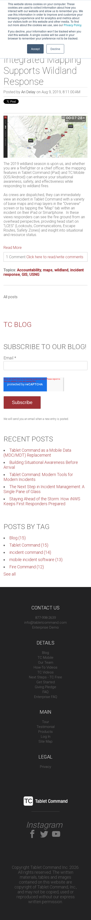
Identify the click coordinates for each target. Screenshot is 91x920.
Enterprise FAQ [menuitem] (45, 697)
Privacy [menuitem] (45, 767)
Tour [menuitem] (45, 722)
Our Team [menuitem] (45, 662)
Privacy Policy (72, 25)
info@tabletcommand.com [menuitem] (45, 622)
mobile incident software (36, 559)
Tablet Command (28, 545)
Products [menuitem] (45, 732)
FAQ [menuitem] (45, 692)
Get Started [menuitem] (45, 682)
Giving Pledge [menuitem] (45, 687)
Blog (17, 537)
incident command (30, 552)
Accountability (29, 270)
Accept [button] (35, 49)
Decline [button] (55, 49)
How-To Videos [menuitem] (45, 667)
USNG (34, 274)
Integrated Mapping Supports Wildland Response (42, 70)
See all (10, 574)
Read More (13, 247)
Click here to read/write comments (54, 257)
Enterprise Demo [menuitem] (45, 627)
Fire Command (26, 566)
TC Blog (18, 324)
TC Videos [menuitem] (45, 672)
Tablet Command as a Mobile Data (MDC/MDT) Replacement (37, 453)
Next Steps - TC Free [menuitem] (45, 677)
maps (47, 270)
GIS (25, 274)
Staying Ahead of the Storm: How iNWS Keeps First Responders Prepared (42, 501)
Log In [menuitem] (45, 736)
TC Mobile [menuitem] (45, 657)
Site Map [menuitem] (45, 741)
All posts (11, 297)
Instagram (44, 825)
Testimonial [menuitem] (46, 727)
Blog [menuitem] (45, 653)
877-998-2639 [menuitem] (45, 618)
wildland (61, 270)
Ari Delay (28, 92)
